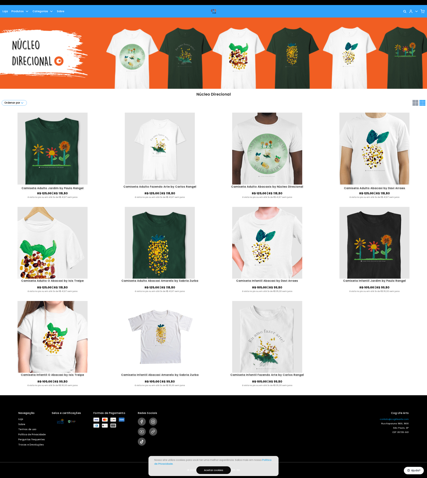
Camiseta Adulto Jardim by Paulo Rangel (53, 188)
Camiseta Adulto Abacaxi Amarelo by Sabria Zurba (159, 281)
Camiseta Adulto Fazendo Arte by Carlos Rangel (159, 187)
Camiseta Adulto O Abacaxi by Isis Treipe (52, 281)
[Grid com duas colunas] (415, 103)
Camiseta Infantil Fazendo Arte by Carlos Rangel (267, 375)
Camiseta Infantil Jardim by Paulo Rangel (374, 281)
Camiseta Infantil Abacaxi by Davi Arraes (267, 281)
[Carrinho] (422, 11)
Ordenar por (12, 102)
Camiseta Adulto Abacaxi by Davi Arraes (374, 188)
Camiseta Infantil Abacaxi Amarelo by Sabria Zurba (160, 375)
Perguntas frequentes (31, 439)
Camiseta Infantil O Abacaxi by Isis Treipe (52, 375)
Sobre (60, 11)
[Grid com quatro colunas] (422, 103)
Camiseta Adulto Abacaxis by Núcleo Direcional (267, 187)
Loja (5, 11)
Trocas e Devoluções (31, 444)
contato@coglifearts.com (394, 419)
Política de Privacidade (32, 434)
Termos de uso (27, 429)
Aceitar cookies (213, 470)
